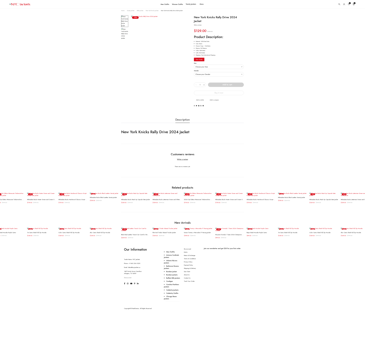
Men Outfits (170, 252)
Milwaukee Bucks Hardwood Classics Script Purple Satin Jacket (72, 200)
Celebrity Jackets (172, 290)
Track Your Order (189, 281)
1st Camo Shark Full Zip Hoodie (36, 233)
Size (195, 63)
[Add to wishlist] (199, 100)
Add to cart (227, 84)
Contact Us (187, 278)
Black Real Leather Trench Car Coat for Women (135, 235)
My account (187, 249)
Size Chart (187, 272)
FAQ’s (186, 252)
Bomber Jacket (171, 271)
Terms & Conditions (190, 259)
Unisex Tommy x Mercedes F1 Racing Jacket (197, 233)
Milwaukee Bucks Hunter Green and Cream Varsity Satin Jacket (41, 200)
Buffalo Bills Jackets (173, 278)
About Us (187, 275)
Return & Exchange (189, 255)
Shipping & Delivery (190, 268)
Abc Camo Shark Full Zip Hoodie (100, 233)
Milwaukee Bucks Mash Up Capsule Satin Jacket (135, 200)
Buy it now (219, 92)
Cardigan (169, 281)
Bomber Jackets (171, 275)
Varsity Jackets (130, 10)
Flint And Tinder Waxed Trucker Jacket (164, 233)
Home (122, 10)
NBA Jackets (140, 10)
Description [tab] (182, 120)
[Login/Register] (344, 4)
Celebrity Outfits (172, 293)
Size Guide (199, 59)
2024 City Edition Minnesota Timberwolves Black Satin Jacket (198, 200)
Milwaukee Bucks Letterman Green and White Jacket (167, 200)
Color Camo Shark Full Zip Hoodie (69, 233)
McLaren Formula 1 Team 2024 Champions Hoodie (229, 235)
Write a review (198, 25)
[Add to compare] (213, 100)
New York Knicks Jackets (152, 10)
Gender (196, 71)
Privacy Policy (188, 262)
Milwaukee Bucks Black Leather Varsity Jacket (103, 197)
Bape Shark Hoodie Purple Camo (257, 233)
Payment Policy (188, 265)
